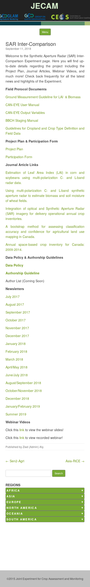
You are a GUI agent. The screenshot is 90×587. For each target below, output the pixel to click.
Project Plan (14, 149)
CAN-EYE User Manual (22, 104)
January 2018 (16, 343)
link (21, 429)
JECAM (44, 5)
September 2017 (18, 312)
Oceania (14, 514)
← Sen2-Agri (15, 461)
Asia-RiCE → (75, 461)
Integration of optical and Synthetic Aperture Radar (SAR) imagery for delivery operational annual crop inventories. (45, 213)
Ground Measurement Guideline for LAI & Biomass (43, 97)
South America (21, 519)
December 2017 (17, 335)
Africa (13, 490)
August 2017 (15, 304)
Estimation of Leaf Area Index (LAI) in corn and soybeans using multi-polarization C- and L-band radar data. (45, 177)
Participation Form (19, 156)
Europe (13, 502)
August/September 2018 (23, 382)
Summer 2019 (16, 414)
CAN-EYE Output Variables (25, 112)
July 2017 (13, 296)
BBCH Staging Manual (22, 120)
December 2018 (17, 398)
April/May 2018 (16, 367)
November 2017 (17, 328)
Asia (10, 496)
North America (21, 508)
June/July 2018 (17, 375)
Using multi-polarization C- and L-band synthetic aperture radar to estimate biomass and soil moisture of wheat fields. (45, 195)
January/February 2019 (23, 406)
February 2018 (16, 351)
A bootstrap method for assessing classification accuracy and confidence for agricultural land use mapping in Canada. (45, 231)
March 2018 (14, 359)
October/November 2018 (24, 390)
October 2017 (16, 320)
